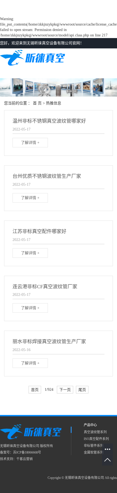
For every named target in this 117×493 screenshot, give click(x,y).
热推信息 (53, 103)
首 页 (37, 103)
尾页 (82, 389)
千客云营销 (24, 459)
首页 (35, 389)
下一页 (65, 389)
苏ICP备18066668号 (27, 452)
